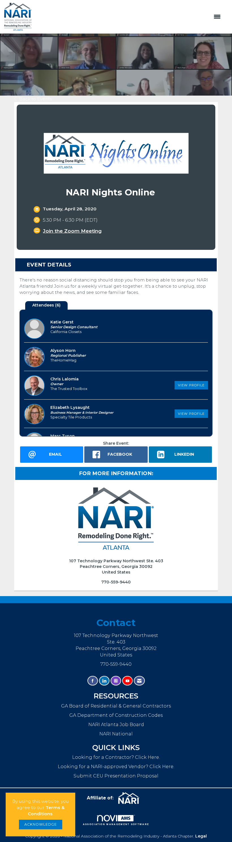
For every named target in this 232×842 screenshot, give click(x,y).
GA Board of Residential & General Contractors (116, 706)
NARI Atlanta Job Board (116, 724)
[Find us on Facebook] (92, 681)
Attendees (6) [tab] (46, 305)
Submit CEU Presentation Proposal (116, 776)
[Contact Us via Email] (139, 681)
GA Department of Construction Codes (116, 715)
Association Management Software (116, 824)
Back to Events (35, 99)
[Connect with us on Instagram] (116, 681)
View (191, 385)
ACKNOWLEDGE (40, 824)
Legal (201, 836)
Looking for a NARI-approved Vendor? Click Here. (116, 766)
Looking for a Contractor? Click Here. (116, 757)
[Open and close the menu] (129, 17)
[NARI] (131, 798)
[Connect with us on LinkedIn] (104, 681)
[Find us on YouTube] (127, 681)
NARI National (116, 734)
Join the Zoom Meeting (72, 231)
